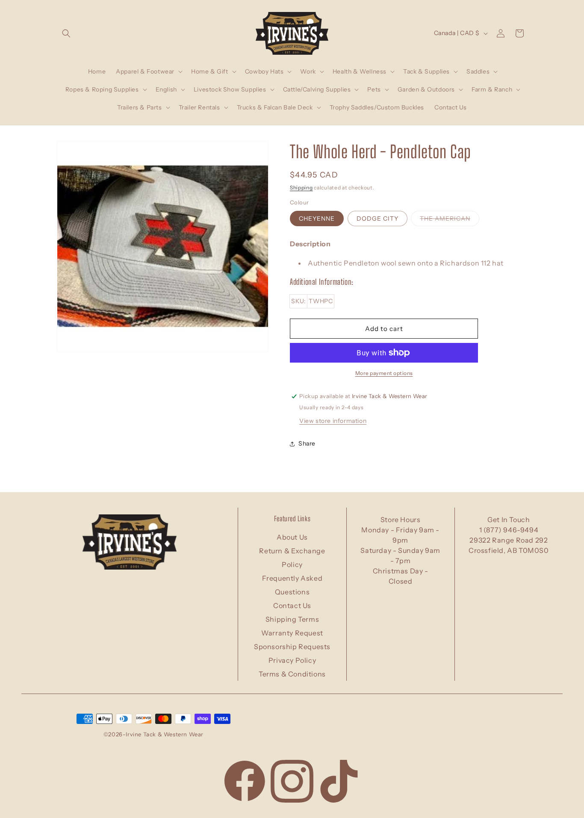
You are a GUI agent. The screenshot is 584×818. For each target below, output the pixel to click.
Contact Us (292, 605)
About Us (292, 537)
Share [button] (307, 444)
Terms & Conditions (292, 674)
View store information (332, 421)
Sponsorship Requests (292, 646)
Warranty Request (292, 633)
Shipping (301, 187)
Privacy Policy (292, 660)
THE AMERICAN (449, 220)
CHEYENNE (317, 218)
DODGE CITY (377, 218)
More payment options (384, 373)
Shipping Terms (292, 619)
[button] (66, 33)
